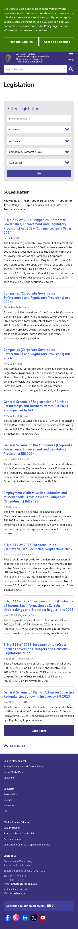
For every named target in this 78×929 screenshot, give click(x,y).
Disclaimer (9, 777)
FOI (5, 811)
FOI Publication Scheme (16, 822)
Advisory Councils (13, 839)
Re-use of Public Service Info (19, 833)
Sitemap (8, 800)
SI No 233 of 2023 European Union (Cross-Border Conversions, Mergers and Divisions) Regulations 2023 (36, 648)
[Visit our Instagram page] (16, 917)
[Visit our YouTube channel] (42, 917)
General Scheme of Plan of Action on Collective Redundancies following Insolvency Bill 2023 (39, 694)
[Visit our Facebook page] (7, 917)
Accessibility (10, 794)
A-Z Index (9, 805)
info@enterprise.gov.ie (24, 883)
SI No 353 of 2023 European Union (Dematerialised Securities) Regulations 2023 (38, 547)
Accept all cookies (57, 42)
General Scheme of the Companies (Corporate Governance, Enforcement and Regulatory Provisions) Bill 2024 (38, 449)
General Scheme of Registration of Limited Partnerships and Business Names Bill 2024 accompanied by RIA (36, 406)
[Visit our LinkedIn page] (25, 917)
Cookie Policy (43, 26)
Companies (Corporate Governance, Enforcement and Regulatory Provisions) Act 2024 (37, 297)
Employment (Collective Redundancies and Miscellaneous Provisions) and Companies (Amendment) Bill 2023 (35, 497)
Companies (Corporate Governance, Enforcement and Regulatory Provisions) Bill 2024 (37, 353)
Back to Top (17, 746)
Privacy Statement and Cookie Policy (23, 766)
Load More (39, 731)
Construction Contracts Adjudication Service (27, 844)
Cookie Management (15, 760)
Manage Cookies (21, 42)
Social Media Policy (14, 772)
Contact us (10, 855)
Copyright (9, 788)
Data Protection (12, 827)
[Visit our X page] (34, 917)
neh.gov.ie (19, 893)
